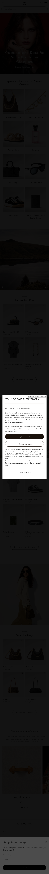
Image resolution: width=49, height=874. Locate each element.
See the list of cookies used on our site (18, 461)
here (6, 465)
